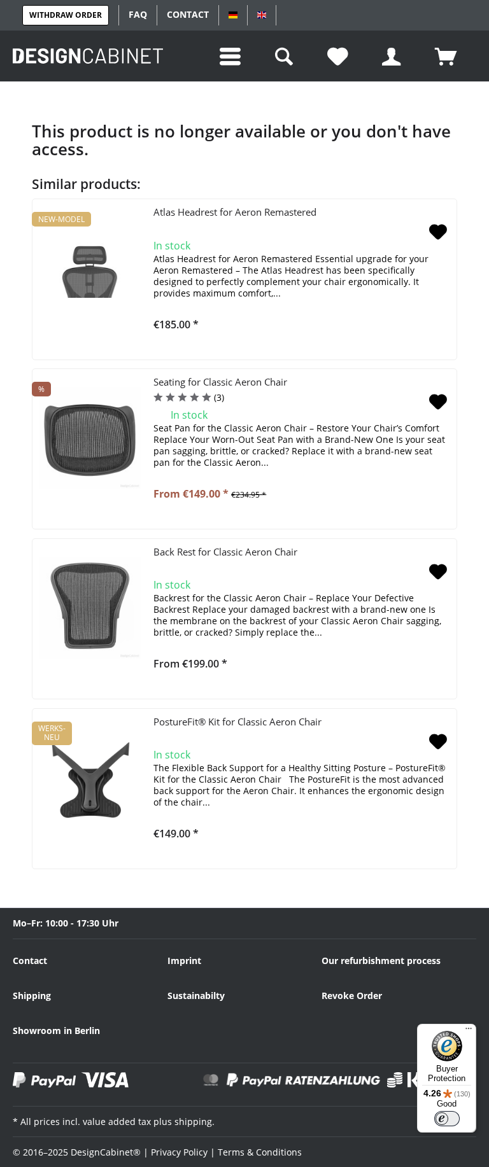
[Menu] (468, 1031)
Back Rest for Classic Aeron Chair (225, 551)
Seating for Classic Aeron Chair (220, 381)
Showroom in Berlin (56, 1030)
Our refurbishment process (381, 960)
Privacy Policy (179, 1152)
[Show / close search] (285, 56)
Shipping (32, 995)
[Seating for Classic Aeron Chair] (90, 437)
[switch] (447, 1118)
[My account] (392, 56)
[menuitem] (232, 56)
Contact (30, 960)
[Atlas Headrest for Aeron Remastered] (90, 268)
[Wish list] (339, 56)
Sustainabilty (196, 995)
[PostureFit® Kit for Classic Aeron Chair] (90, 777)
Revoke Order (352, 995)
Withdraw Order (65, 15)
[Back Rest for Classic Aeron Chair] (90, 607)
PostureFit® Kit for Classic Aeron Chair (237, 721)
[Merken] (438, 232)
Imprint (184, 960)
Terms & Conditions (260, 1152)
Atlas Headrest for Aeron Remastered (234, 212)
